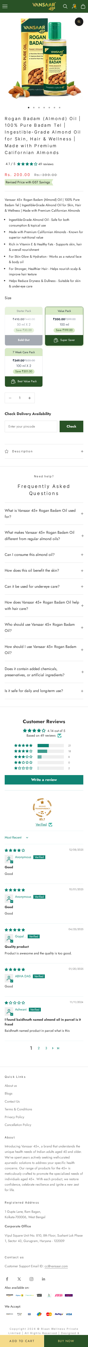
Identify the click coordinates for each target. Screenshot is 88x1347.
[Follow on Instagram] (31, 1279)
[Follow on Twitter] (19, 1279)
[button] (27, 164)
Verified (41, 824)
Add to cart (21, 1341)
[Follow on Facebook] (7, 1279)
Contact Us (12, 1101)
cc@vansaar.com (56, 1266)
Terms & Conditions (18, 1109)
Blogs (8, 1093)
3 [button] (46, 1048)
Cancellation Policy (18, 1124)
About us (11, 1085)
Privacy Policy (14, 1117)
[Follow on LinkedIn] (43, 1279)
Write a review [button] (44, 779)
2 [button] (39, 1048)
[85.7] (42, 807)
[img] (15, 850)
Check (71, 426)
